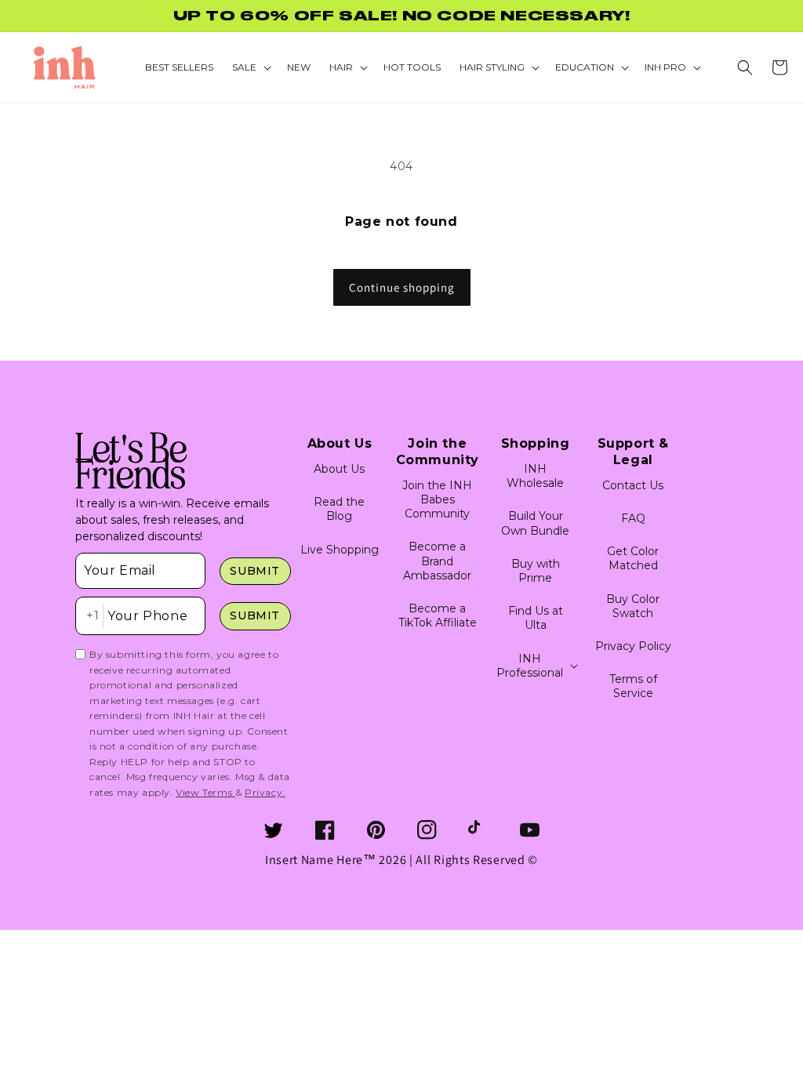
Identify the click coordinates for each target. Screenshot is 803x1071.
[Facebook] (325, 830)
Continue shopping (402, 287)
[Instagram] (427, 830)
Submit (255, 571)
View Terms (205, 792)
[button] (745, 67)
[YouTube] (530, 830)
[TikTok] (478, 830)
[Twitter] (273, 830)
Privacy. (265, 792)
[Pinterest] (376, 830)
